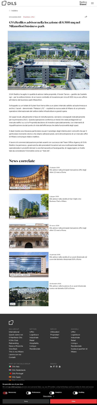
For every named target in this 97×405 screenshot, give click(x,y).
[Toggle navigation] (92, 3)
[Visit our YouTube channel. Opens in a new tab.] (60, 366)
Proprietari (26, 17)
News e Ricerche (16, 346)
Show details (47, 396)
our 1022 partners (15, 387)
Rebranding (14, 343)
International (14, 332)
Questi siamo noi (16, 334)
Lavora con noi (15, 354)
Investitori (54, 337)
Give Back (13, 348)
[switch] (28, 393)
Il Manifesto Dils (15, 337)
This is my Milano (16, 351)
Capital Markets (17, 188)
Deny (26, 401)
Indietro (14, 10)
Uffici (32, 17)
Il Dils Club (13, 340)
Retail (32, 340)
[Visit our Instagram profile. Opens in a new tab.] (56, 366)
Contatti (12, 357)
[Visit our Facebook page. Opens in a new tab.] (53, 366)
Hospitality (34, 343)
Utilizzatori (54, 332)
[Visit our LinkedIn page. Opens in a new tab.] (51, 366)
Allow (73, 401)
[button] (86, 17)
